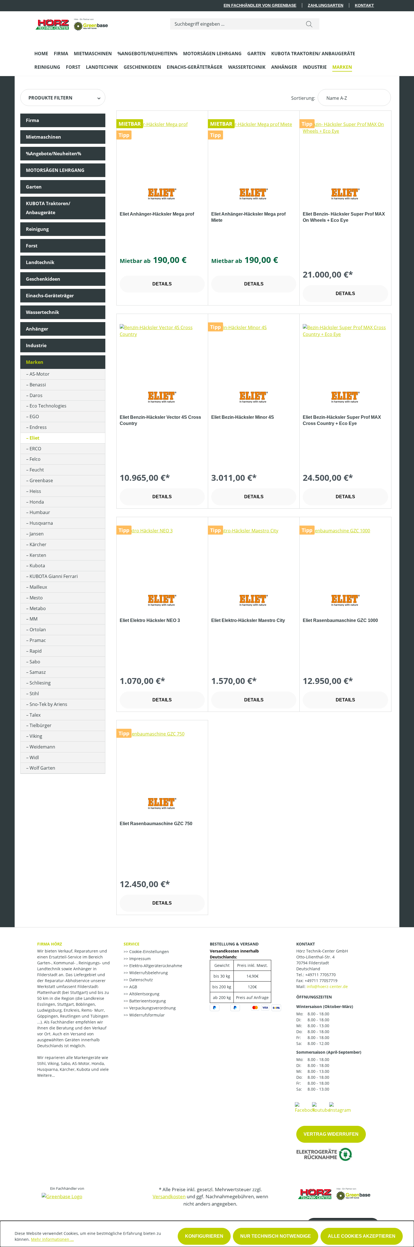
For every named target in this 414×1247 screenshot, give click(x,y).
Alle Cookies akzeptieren (361, 1236)
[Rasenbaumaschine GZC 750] (162, 758)
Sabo (35, 662)
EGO (34, 416)
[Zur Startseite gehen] (72, 23)
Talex (35, 715)
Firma (32, 120)
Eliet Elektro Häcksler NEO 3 (150, 620)
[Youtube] (321, 1107)
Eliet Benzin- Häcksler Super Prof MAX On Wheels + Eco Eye (344, 217)
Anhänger (37, 329)
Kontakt (364, 5)
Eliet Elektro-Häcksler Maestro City (248, 620)
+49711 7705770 (320, 974)
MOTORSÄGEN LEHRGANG (55, 170)
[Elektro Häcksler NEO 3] (162, 555)
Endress (38, 427)
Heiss (35, 491)
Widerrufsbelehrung (148, 972)
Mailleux (38, 587)
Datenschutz (140, 979)
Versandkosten (169, 1196)
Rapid (36, 651)
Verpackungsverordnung (152, 1008)
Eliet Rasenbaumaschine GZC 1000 (340, 620)
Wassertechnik (42, 312)
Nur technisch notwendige (275, 1236)
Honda (37, 502)
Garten (34, 187)
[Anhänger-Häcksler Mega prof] (162, 149)
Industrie (36, 345)
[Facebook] (305, 1107)
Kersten (38, 555)
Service (131, 944)
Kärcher (38, 544)
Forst (31, 246)
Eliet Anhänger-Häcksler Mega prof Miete (248, 217)
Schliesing (40, 683)
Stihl (34, 693)
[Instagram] (340, 1107)
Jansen (37, 534)
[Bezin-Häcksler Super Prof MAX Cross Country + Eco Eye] (345, 352)
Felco (35, 459)
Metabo (38, 608)
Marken (34, 362)
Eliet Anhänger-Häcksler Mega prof (157, 214)
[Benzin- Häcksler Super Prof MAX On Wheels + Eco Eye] (345, 149)
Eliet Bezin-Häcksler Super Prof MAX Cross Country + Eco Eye (342, 420)
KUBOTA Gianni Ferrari (54, 576)
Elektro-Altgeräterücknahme (155, 965)
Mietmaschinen (43, 137)
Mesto (36, 598)
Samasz (38, 672)
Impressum (139, 958)
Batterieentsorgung (147, 1001)
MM (33, 619)
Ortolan (38, 629)
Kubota (37, 565)
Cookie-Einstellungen (148, 951)
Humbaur (40, 512)
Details (162, 284)
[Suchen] (309, 24)
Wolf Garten (42, 768)
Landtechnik (40, 262)
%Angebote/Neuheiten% (53, 153)
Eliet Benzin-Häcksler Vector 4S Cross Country (160, 420)
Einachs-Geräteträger (50, 296)
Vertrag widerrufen (331, 1134)
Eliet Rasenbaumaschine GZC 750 (156, 823)
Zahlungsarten (325, 5)
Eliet (34, 438)
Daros (36, 395)
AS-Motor (40, 374)
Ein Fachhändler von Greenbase (260, 5)
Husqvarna (41, 523)
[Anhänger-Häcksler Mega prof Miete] (253, 149)
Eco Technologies (48, 406)
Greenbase (41, 480)
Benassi (38, 385)
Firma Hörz (49, 944)
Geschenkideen (43, 279)
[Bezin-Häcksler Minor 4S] (253, 352)
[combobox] (234, 24)
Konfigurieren (204, 1236)
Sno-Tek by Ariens (48, 704)
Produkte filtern (50, 98)
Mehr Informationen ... (52, 1239)
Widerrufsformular (146, 1015)
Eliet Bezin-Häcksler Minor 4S (242, 417)
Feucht (37, 470)
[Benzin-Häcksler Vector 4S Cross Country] (162, 352)
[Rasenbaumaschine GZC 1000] (345, 555)
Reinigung (37, 229)
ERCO (35, 449)
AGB (132, 986)
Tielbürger (41, 725)
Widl (34, 757)
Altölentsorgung (143, 993)
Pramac (38, 640)
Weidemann (42, 747)
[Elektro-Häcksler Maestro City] (253, 555)
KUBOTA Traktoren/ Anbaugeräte (48, 208)
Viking (36, 736)
